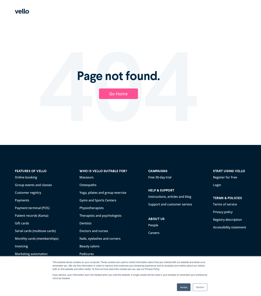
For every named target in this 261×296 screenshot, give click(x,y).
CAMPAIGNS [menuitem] (158, 171)
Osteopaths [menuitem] (87, 185)
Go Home (118, 93)
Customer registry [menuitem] (28, 193)
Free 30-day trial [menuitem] (159, 177)
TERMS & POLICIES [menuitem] (227, 198)
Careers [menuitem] (154, 233)
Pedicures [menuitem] (86, 254)
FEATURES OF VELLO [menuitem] (31, 171)
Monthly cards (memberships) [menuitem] (36, 238)
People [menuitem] (153, 225)
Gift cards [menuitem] (22, 223)
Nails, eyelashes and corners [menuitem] (100, 238)
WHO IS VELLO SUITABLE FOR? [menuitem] (103, 171)
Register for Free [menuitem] (225, 177)
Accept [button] (183, 287)
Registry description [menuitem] (227, 220)
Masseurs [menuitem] (86, 177)
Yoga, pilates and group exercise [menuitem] (102, 193)
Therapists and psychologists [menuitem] (100, 215)
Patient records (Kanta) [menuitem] (31, 215)
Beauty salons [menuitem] (89, 246)
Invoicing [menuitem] (21, 246)
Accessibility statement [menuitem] (229, 227)
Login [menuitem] (217, 185)
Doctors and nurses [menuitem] (93, 231)
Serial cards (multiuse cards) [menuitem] (35, 231)
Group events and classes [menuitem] (33, 185)
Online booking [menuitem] (26, 177)
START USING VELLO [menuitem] (229, 171)
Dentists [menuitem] (85, 223)
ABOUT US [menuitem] (156, 219)
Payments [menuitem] (22, 200)
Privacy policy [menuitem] (223, 212)
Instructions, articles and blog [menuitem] (169, 197)
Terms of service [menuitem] (225, 204)
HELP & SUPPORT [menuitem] (161, 190)
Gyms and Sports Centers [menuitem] (97, 200)
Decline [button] (200, 287)
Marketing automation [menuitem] (31, 254)
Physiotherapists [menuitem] (91, 208)
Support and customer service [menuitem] (170, 204)
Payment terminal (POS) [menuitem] (32, 208)
